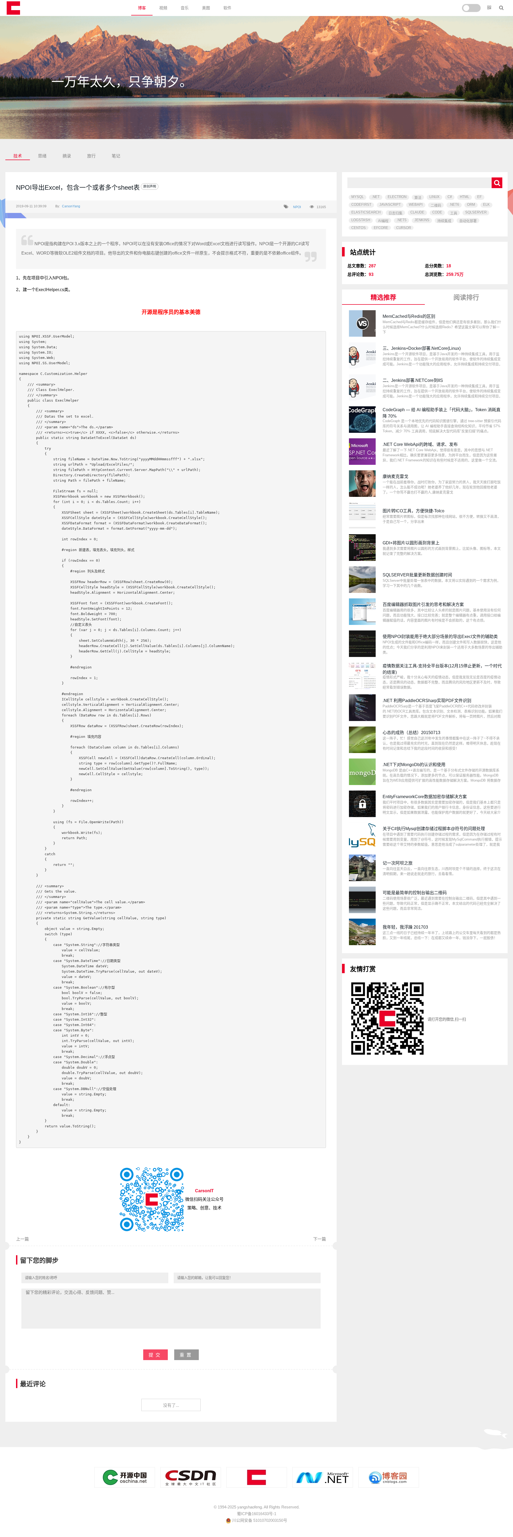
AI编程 (383, 221)
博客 (142, 8)
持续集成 (444, 221)
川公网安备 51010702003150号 (259, 1520)
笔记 (116, 156)
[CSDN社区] (190, 1477)
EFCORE (381, 228)
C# (450, 197)
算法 (417, 198)
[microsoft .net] (322, 1477)
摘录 (67, 156)
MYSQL (357, 197)
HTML (464, 197)
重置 (186, 1355)
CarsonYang (71, 206)
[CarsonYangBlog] (13, 8)
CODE (437, 212)
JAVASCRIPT (390, 205)
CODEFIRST (361, 205)
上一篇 (22, 1239)
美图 (206, 8)
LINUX (434, 197)
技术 (17, 156)
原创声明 (149, 186)
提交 (155, 1355)
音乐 (185, 8)
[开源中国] (124, 1477)
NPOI (297, 207)
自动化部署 (468, 221)
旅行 (91, 156)
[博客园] (388, 1477)
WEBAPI (416, 205)
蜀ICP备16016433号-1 (256, 1513)
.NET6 (454, 205)
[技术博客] (256, 1477)
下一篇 (319, 1239)
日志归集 (395, 213)
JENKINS (421, 220)
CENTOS (358, 228)
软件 (227, 8)
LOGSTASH (360, 220)
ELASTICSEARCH (365, 212)
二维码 (436, 205)
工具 (453, 213)
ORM (471, 205)
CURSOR (403, 228)
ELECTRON (397, 197)
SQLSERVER (476, 212)
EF (479, 197)
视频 (163, 8)
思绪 (42, 156)
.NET (376, 197)
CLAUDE (417, 212)
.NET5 (401, 220)
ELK (486, 205)
